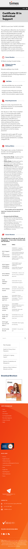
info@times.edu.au (8, 509)
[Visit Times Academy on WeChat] (9, 534)
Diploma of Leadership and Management (9, 362)
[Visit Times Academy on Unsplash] (4, 534)
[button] (24, 8)
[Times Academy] (14, 3)
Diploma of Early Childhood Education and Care (9, 368)
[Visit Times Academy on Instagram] (6, 534)
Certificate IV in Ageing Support (8, 356)
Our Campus (5, 413)
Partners (4, 456)
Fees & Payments (6, 471)
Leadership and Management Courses (11, 463)
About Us (4, 411)
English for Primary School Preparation (9, 350)
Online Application (6, 473)
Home (4, 409)
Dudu (4, 467)
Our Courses (7, 345)
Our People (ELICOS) (7, 415)
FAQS (4, 422)
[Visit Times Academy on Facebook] (1, 534)
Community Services (7, 465)
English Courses (6, 458)
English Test (5, 469)
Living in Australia (6, 420)
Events (4, 476)
